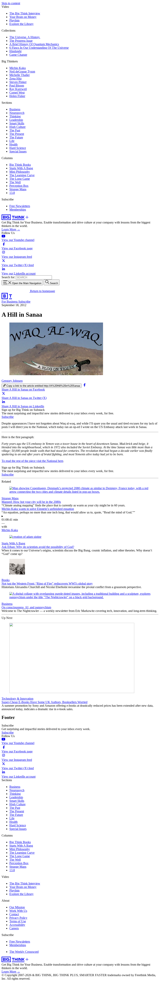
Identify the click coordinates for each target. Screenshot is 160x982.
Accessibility (17, 924)
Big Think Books (20, 164)
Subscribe (24, 301)
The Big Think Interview (24, 13)
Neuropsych (16, 112)
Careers (14, 928)
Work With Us (18, 910)
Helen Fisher (17, 96)
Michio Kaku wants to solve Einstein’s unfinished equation (38, 508)
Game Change (18, 54)
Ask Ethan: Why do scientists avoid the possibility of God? (38, 547)
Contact (14, 914)
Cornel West (17, 92)
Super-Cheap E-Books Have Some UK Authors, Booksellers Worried (44, 702)
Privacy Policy (18, 917)
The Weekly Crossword (24, 951)
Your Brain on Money (22, 17)
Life (11, 141)
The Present (16, 134)
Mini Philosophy (19, 171)
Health (13, 144)
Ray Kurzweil (18, 89)
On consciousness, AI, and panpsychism (26, 607)
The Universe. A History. (24, 37)
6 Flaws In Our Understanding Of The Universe (39, 47)
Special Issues (18, 151)
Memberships (17, 209)
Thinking (15, 116)
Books (6, 580)
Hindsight (15, 51)
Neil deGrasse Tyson (22, 71)
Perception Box (18, 185)
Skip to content (11, 3)
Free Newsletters (19, 206)
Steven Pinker (18, 82)
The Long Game (19, 178)
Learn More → (11, 229)
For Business (10, 301)
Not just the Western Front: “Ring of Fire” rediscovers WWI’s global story (47, 583)
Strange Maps (17, 189)
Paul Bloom (16, 85)
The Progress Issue (21, 40)
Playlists (14, 20)
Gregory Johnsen (12, 380)
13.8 (12, 192)
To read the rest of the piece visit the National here (32, 461)
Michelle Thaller (19, 75)
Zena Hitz (15, 78)
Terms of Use (17, 921)
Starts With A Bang (21, 168)
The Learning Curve (22, 175)
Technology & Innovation (17, 698)
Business (14, 109)
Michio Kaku (17, 68)
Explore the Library (21, 24)
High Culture (17, 127)
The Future (16, 137)
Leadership (16, 119)
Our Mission (17, 907)
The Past (14, 130)
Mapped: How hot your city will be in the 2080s (31, 501)
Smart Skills (16, 123)
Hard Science (17, 148)
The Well (15, 182)
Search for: (8, 277)
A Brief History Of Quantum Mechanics (34, 44)
